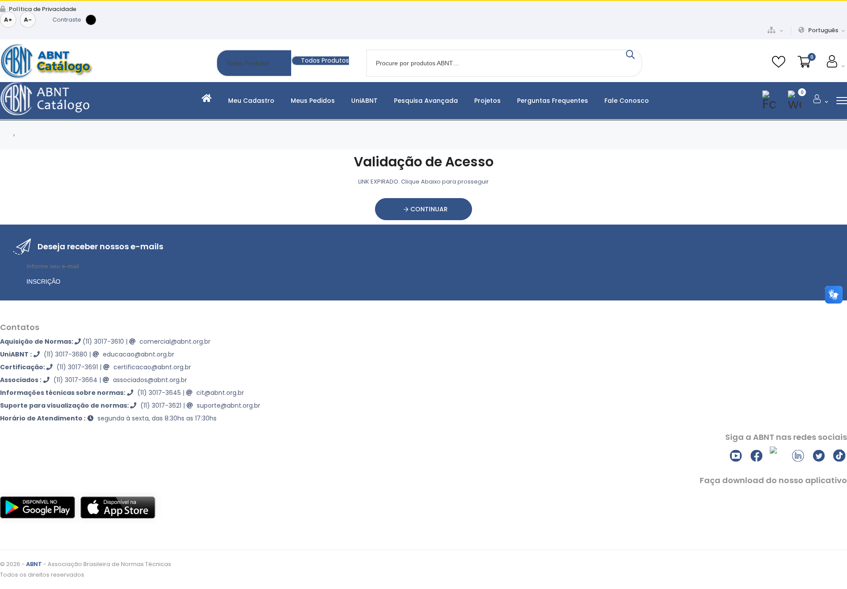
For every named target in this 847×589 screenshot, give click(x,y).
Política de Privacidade (41, 9)
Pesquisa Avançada (426, 100)
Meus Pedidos (313, 100)
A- (28, 19)
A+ (8, 19)
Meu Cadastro (251, 100)
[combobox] (320, 61)
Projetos (487, 100)
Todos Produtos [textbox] (325, 60)
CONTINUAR (428, 209)
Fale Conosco (626, 100)
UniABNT (364, 100)
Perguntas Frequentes (552, 100)
